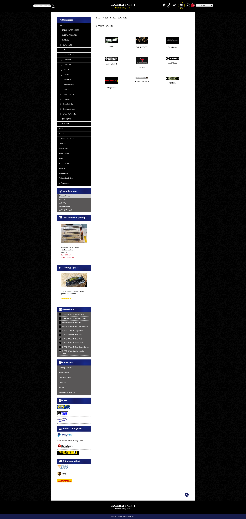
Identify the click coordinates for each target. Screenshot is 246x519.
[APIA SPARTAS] (75, 210)
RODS (61, 129)
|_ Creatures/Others (67, 109)
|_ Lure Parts (64, 124)
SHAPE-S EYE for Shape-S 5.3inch (74, 318)
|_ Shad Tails (64, 99)
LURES (105, 18)
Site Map (62, 387)
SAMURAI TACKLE (128, 516)
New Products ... (64, 173)
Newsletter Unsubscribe (67, 392)
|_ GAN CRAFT (66, 65)
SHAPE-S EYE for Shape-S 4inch (73, 314)
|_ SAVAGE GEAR (67, 84)
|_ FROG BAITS (65, 119)
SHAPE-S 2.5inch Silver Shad (72, 343)
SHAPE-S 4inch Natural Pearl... (73, 335)
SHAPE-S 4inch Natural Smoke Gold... (75, 347)
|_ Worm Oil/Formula (67, 114)
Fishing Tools (63, 149)
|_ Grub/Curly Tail (66, 104)
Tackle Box (62, 144)
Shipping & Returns (65, 368)
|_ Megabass (65, 79)
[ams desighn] (75, 206)
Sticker (61, 158)
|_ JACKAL (64, 70)
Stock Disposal (64, 163)
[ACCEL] (75, 199)
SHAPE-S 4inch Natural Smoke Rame (75, 327)
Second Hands (64, 153)
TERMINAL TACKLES (66, 139)
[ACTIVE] (75, 203)
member (174, 3)
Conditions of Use (65, 377)
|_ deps (63, 50)
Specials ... (62, 168)
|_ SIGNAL (64, 89)
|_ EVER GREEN (66, 55)
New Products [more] (74, 217)
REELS (61, 134)
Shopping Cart (181, 3)
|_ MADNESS (65, 75)
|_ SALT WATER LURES (68, 35)
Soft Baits (113, 18)
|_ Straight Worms (66, 94)
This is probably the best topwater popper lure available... (73, 293)
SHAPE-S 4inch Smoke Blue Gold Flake (73, 352)
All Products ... (64, 183)
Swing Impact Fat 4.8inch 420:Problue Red (70, 249)
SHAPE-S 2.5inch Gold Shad (72, 322)
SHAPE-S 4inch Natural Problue (73, 339)
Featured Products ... (66, 178)
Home (164, 3)
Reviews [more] (71, 267)
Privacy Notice (64, 373)
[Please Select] (75, 196)
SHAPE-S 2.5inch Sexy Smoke (72, 331)
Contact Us (62, 382)
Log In (168, 3)
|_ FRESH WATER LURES (69, 30)
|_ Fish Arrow (65, 60)
